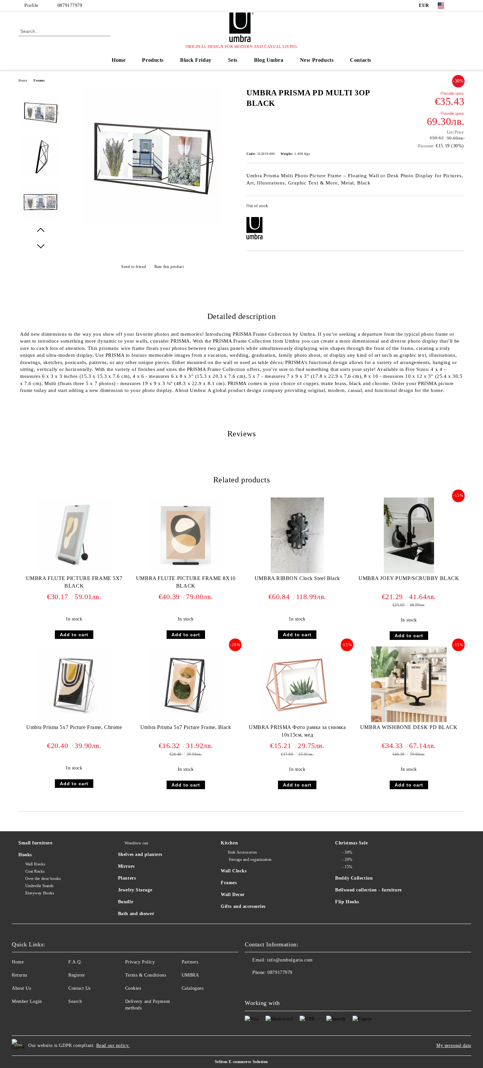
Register (76, 975)
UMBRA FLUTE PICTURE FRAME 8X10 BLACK (186, 582)
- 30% (347, 852)
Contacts (360, 60)
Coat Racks (35, 871)
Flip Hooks (347, 901)
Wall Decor (233, 894)
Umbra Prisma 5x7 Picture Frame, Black (185, 727)
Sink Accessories (242, 852)
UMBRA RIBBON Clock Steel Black (297, 578)
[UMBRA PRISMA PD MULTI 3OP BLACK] (152, 224)
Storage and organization (250, 859)
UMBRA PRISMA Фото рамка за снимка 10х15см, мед (297, 731)
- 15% (347, 866)
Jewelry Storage (135, 889)
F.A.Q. (75, 961)
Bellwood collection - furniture (368, 889)
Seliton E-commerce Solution (241, 1061)
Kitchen (229, 842)
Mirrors (126, 866)
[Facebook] (461, 5)
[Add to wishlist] (460, 208)
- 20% (347, 859)
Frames (39, 80)
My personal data (453, 1045)
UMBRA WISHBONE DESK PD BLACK (409, 727)
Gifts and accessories (243, 906)
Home (119, 60)
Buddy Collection (354, 878)
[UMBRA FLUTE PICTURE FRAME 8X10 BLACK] (185, 535)
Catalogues (193, 988)
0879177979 (70, 5)
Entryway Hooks (39, 893)
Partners (190, 961)
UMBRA (190, 975)
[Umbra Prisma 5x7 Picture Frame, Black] (185, 684)
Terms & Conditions (145, 975)
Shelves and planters (140, 854)
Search (75, 1001)
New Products (317, 60)
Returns (19, 975)
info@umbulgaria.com (290, 960)
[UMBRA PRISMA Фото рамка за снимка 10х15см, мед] (297, 684)
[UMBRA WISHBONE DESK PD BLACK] (409, 684)
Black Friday (196, 60)
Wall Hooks (35, 864)
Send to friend (133, 266)
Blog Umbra (269, 60)
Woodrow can (136, 843)
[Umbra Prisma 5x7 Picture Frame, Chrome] (74, 684)
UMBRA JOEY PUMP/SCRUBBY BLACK (408, 578)
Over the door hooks (43, 878)
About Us (21, 988)
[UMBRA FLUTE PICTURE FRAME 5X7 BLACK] (74, 535)
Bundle (125, 901)
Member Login (27, 1001)
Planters (127, 878)
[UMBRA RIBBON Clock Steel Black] (297, 535)
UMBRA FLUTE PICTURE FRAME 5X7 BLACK (74, 582)
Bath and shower (136, 913)
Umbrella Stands (39, 886)
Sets (233, 60)
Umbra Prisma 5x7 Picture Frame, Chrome (74, 727)
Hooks (25, 854)
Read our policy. (113, 1045)
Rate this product (169, 266)
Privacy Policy (140, 961)
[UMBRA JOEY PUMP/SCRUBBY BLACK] (409, 535)
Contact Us (79, 988)
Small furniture (35, 842)
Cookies (133, 988)
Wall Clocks (233, 870)
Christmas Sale (351, 842)
